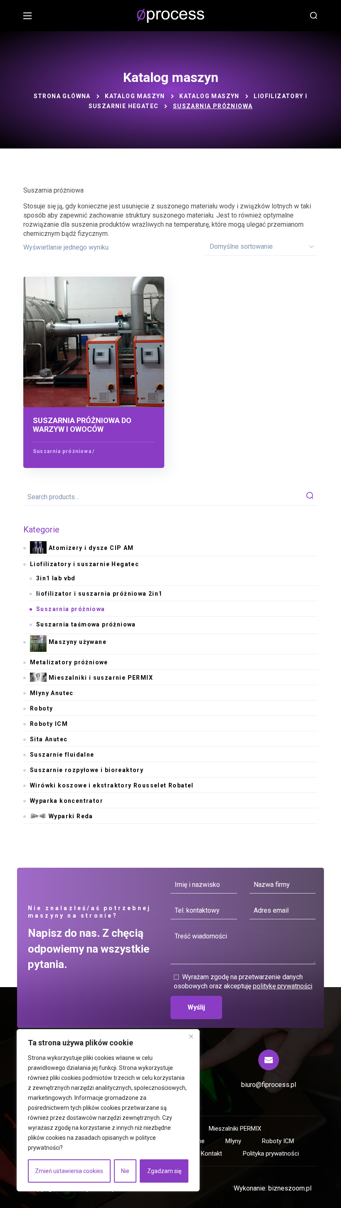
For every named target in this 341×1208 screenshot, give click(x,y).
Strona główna (62, 96)
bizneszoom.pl (289, 1188)
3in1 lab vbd (56, 578)
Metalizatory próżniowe (69, 662)
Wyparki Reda (71, 816)
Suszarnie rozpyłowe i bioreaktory (86, 770)
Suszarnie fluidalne (62, 754)
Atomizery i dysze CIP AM (91, 548)
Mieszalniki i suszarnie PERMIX (101, 677)
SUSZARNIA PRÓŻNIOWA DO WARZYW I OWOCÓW (82, 425)
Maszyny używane (77, 642)
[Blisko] (191, 1036)
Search (310, 497)
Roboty (41, 708)
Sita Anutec (48, 739)
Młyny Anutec (52, 693)
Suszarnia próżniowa (62, 451)
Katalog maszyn (135, 96)
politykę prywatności (282, 986)
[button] (313, 15)
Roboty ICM (49, 723)
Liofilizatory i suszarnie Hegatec (84, 564)
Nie (125, 1171)
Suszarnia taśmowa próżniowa (86, 624)
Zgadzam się (164, 1171)
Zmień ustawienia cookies (69, 1171)
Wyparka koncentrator (66, 800)
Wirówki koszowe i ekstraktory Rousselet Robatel (112, 785)
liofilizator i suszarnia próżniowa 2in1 (99, 593)
